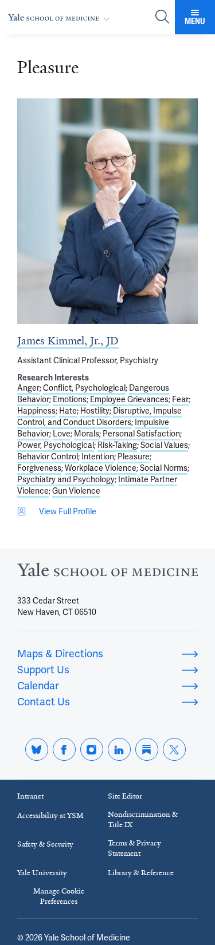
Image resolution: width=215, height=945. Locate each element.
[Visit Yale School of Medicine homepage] (107, 572)
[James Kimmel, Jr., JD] (107, 211)
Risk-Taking (117, 445)
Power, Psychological (55, 445)
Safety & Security (45, 844)
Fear (180, 399)
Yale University (42, 873)
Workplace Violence (100, 468)
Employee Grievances (129, 399)
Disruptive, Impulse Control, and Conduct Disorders (99, 416)
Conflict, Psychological (84, 388)
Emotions (70, 399)
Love (62, 433)
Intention (97, 456)
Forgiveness (39, 468)
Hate (68, 411)
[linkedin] (119, 749)
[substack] (146, 749)
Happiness (36, 411)
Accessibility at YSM (50, 815)
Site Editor (125, 796)
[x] (174, 749)
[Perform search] (162, 17)
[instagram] (91, 749)
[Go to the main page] (61, 17)
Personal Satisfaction (141, 433)
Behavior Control (47, 456)
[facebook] (64, 749)
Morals (86, 433)
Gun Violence (76, 491)
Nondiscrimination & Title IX (143, 819)
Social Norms (163, 468)
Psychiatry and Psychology (66, 479)
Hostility (95, 411)
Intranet (30, 796)
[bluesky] (36, 749)
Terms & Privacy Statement (134, 848)
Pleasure (134, 456)
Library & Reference (141, 873)
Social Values (164, 445)
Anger (28, 388)
